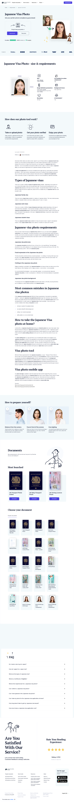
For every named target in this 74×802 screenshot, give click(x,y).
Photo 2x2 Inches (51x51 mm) (27, 605)
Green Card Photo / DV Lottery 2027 (25, 586)
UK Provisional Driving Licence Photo (52, 550)
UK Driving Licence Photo (26, 549)
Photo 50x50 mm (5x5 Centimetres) (39, 606)
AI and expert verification (23, 778)
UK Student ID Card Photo (13, 605)
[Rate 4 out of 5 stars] (59, 750)
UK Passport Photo (9, 776)
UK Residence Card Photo (10, 780)
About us (45, 776)
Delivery (19, 782)
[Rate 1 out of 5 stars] (49, 750)
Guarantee (20, 780)
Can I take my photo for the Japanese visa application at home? (26, 698)
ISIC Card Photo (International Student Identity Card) (52, 587)
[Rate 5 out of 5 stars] (63, 750)
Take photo (23, 33)
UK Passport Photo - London (38, 549)
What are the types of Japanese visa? (19, 674)
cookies (11, 799)
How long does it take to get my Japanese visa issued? (24, 703)
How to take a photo (22, 776)
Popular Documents (12, 515)
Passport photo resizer (35, 776)
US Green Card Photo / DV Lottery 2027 (38, 586)
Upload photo (68, 2)
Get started (14, 498)
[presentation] (37, 401)
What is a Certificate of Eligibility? (18, 679)
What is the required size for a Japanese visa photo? (23, 683)
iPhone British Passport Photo (26, 567)
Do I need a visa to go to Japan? (17, 664)
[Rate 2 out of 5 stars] (52, 750)
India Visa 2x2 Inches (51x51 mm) (13, 586)
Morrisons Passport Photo (51, 530)
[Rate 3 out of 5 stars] (56, 750)
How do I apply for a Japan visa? (18, 669)
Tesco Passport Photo (26, 530)
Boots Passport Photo (38, 530)
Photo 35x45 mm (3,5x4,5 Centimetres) (52, 606)
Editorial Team (46, 780)
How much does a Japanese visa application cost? (23, 708)
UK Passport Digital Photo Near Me (12, 531)
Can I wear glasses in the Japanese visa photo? (22, 693)
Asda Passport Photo (13, 567)
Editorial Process (47, 778)
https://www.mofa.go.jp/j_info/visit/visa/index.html (24, 385)
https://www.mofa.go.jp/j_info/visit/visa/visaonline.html (25, 386)
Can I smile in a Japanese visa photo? (19, 688)
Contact (45, 782)
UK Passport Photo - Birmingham (38, 568)
